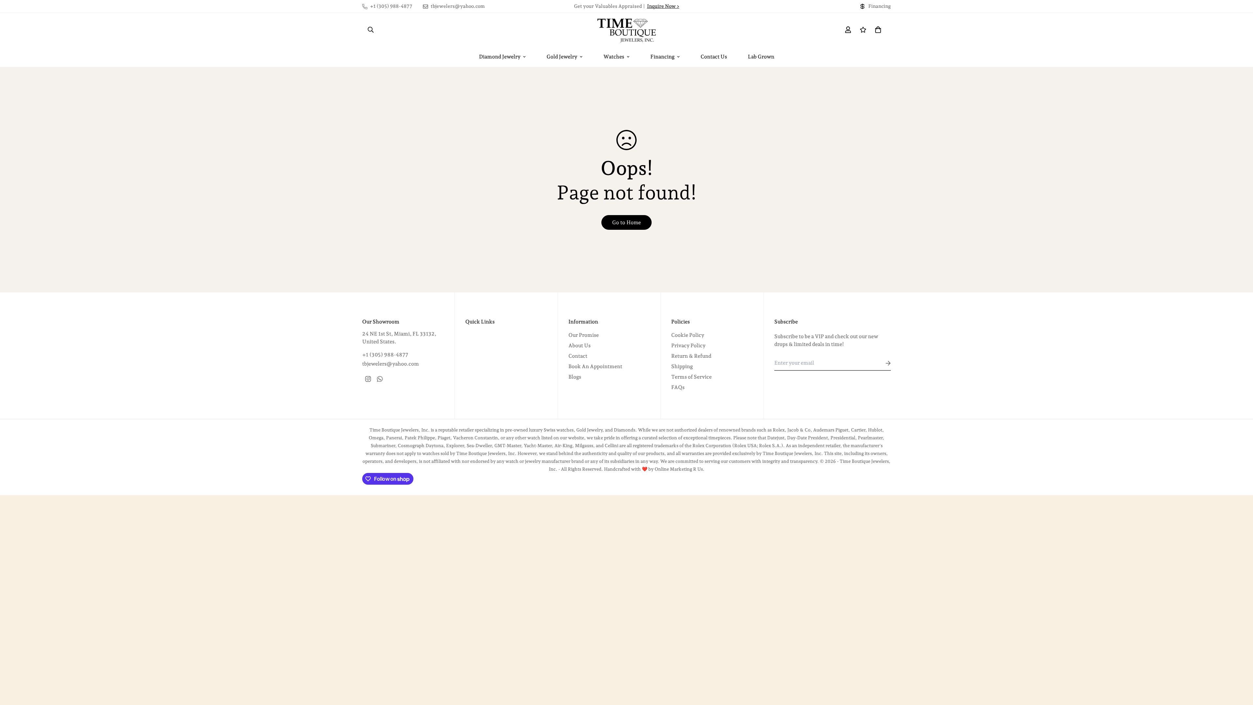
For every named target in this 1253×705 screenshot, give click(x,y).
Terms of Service (691, 377)
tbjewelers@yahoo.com (390, 364)
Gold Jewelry (562, 57)
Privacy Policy (688, 345)
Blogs (574, 377)
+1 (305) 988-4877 (385, 355)
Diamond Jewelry (499, 57)
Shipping (682, 366)
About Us (579, 345)
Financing (662, 57)
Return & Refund (691, 356)
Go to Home (626, 222)
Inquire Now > (663, 6)
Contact (577, 356)
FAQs (678, 387)
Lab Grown (761, 57)
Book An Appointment (595, 366)
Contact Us (714, 57)
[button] (877, 29)
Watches (613, 57)
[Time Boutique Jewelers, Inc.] (626, 29)
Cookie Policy (687, 335)
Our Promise (583, 335)
